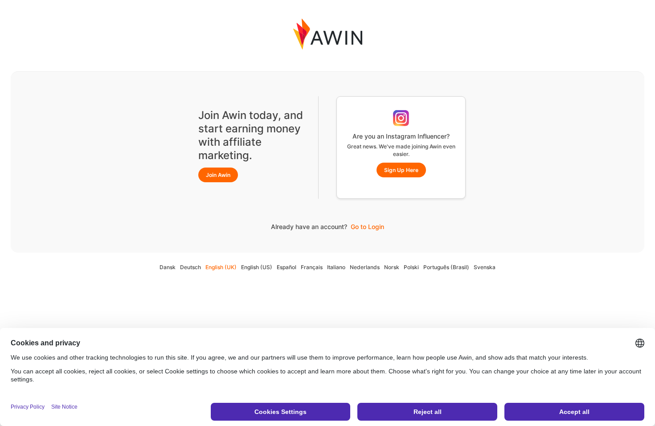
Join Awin (218, 175)
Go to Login (367, 226)
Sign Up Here (401, 170)
